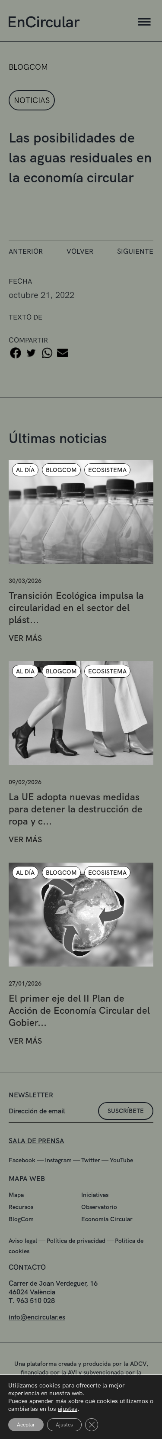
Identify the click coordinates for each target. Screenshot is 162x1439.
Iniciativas (94, 1195)
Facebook (22, 1160)
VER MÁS (25, 638)
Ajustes (64, 1424)
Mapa (16, 1195)
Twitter (90, 1160)
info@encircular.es (37, 1317)
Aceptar (26, 1424)
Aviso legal (23, 1241)
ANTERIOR (26, 251)
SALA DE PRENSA (36, 1140)
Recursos (21, 1207)
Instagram (58, 1160)
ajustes (67, 1409)
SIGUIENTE (135, 251)
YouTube (121, 1160)
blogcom (28, 67)
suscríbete (126, 1111)
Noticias (32, 100)
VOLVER (80, 251)
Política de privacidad (76, 1241)
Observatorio (99, 1207)
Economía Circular (107, 1219)
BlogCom (21, 1219)
